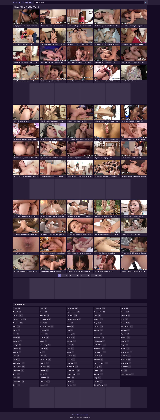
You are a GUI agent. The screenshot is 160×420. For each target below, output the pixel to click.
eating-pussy (18, 381)
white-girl (125, 367)
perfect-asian (99, 345)
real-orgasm (99, 352)
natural (71, 385)
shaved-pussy (100, 385)
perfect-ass (99, 348)
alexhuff (17, 312)
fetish (43, 334)
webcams (125, 359)
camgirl (17, 345)
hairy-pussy (45, 359)
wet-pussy (126, 363)
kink (70, 323)
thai (124, 319)
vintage (125, 341)
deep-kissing (18, 363)
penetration (99, 341)
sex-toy (98, 370)
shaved (98, 381)
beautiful (17, 341)
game (43, 341)
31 (88, 275)
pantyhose (99, 337)
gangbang (45, 345)
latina (70, 352)
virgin (124, 345)
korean (70, 337)
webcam (125, 356)
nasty (70, 381)
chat (16, 356)
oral (97, 315)
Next (100, 275)
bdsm (16, 337)
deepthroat (18, 370)
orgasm (98, 319)
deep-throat (18, 367)
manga (70, 359)
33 (96, 275)
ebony (16, 385)
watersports (126, 352)
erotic (43, 308)
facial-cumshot (46, 326)
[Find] (145, 2)
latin (70, 348)
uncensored (126, 326)
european (44, 315)
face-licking (45, 319)
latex (70, 345)
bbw (16, 334)
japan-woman (73, 312)
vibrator (125, 337)
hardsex (44, 370)
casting (17, 352)
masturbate (72, 367)
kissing (70, 334)
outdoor (98, 330)
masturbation (73, 374)
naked (70, 378)
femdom (44, 330)
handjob (44, 363)
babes (16, 330)
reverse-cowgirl (100, 363)
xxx (124, 370)
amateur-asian (19, 319)
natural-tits (99, 308)
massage (71, 363)
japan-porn (72, 308)
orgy (97, 323)
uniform (125, 330)
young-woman (127, 374)
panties (98, 334)
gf (42, 352)
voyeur (125, 348)
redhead (98, 359)
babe (16, 326)
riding (98, 367)
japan (44, 385)
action (16, 308)
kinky (70, 326)
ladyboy (71, 341)
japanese (72, 315)
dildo (16, 378)
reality (98, 356)
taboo (124, 308)
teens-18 (125, 315)
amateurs (18, 323)
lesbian (71, 356)
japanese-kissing (73, 319)
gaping (43, 348)
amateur (17, 315)
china (16, 359)
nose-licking (99, 312)
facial (43, 323)
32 (92, 275)
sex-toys (98, 374)
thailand (125, 323)
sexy (97, 378)
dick (16, 374)
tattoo (125, 312)
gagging (44, 337)
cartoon (17, 348)
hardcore (44, 367)
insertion (44, 378)
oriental (98, 326)
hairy (43, 356)
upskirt (125, 334)
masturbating (73, 370)
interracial (45, 381)
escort (43, 312)
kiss (70, 330)
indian (43, 374)
